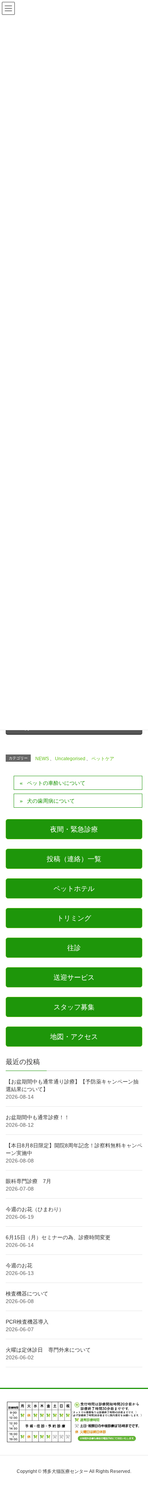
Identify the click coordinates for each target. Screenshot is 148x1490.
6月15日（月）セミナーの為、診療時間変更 (58, 1237)
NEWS (42, 758)
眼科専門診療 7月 (28, 1181)
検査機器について (27, 1294)
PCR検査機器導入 (27, 1322)
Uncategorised (70, 758)
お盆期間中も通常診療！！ (37, 1117)
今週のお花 (19, 1265)
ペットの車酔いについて (56, 783)
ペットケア (102, 758)
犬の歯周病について (51, 801)
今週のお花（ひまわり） (35, 1209)
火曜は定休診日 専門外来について (48, 1350)
